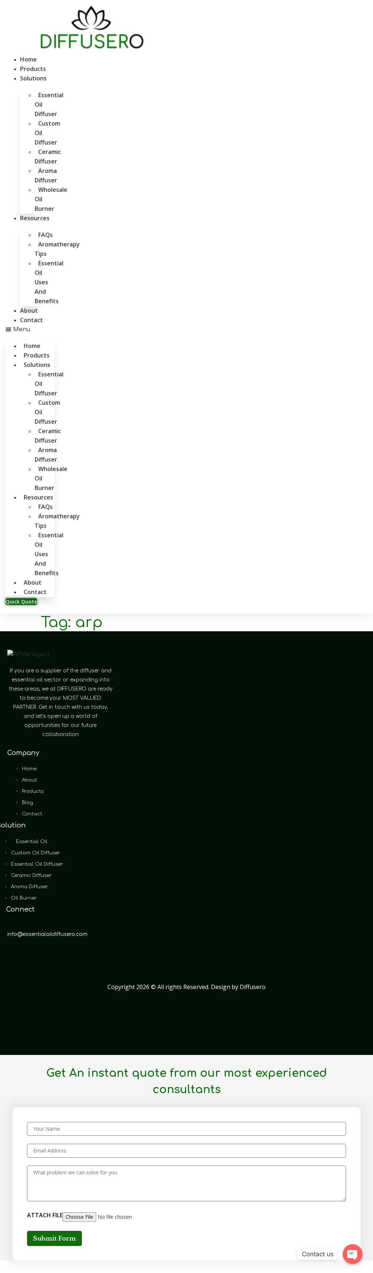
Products (33, 69)
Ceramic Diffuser (48, 156)
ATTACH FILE (45, 1215)
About (29, 311)
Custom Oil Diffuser (47, 132)
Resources (35, 218)
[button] (29, 329)
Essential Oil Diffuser (49, 104)
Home (28, 59)
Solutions (33, 78)
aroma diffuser (46, 175)
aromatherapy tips (57, 249)
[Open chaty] (352, 1254)
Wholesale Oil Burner (51, 199)
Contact (31, 320)
